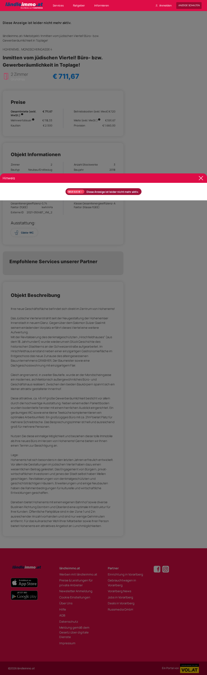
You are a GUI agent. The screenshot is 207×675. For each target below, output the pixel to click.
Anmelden (165, 5)
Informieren (101, 5)
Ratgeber (79, 5)
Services (58, 5)
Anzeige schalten (189, 5)
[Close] (201, 178)
